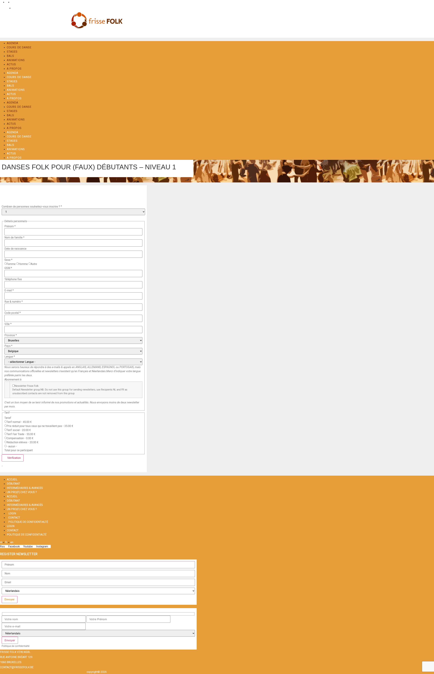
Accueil (12, 479)
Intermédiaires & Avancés (25, 488)
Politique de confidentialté (28, 521)
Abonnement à (12, 379)
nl (1, 2)
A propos (14, 68)
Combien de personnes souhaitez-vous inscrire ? (31, 206)
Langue (9, 356)
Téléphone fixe (13, 279)
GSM (8, 268)
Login (5, 8)
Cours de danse (19, 47)
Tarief (7, 418)
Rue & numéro (13, 301)
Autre (34, 264)
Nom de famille (14, 237)
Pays (8, 346)
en (11, 2)
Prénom (10, 226)
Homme (23, 264)
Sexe (8, 260)
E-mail (9, 290)
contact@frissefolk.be (16, 667)
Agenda (12, 43)
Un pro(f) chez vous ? (22, 492)
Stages (12, 51)
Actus (11, 64)
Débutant (13, 483)
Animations (16, 60)
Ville (8, 324)
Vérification (14, 458)
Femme (11, 264)
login (12, 513)
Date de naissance (15, 248)
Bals (10, 56)
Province (10, 335)
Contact (16, 8)
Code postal (12, 313)
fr (6, 2)
